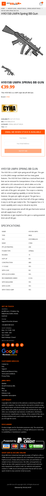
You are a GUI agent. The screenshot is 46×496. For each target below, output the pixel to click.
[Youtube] (12, 345)
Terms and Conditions (8, 374)
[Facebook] (3, 345)
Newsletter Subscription (9, 395)
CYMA (8, 97)
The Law (4, 391)
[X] (8, 345)
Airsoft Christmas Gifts (8, 386)
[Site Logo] (14, 3)
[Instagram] (17, 345)
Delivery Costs (6, 393)
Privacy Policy (6, 376)
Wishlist (4, 383)
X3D (6, 127)
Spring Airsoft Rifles (16, 124)
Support (4, 369)
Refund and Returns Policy (9, 371)
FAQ (3, 367)
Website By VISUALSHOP (23, 487)
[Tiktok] (22, 345)
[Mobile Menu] (4, 4)
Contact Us (5, 364)
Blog (3, 388)
